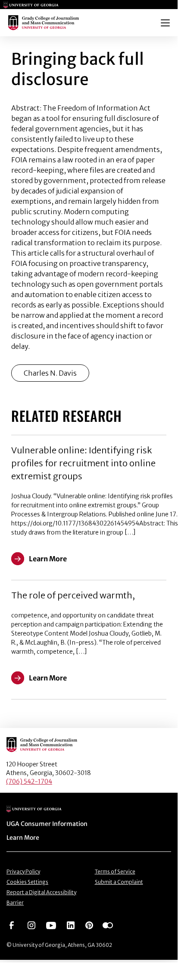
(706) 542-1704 (29, 781)
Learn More (22, 838)
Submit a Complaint (119, 882)
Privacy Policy (23, 871)
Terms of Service (115, 871)
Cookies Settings (27, 882)
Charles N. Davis (50, 373)
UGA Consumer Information (46, 824)
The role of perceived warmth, (73, 595)
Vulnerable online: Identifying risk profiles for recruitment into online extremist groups (83, 463)
